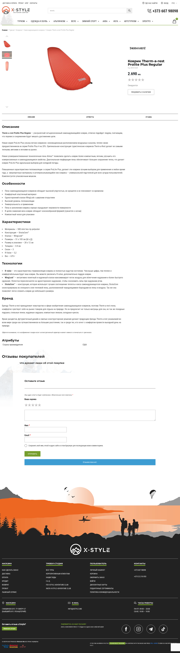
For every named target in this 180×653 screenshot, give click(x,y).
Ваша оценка (30, 399)
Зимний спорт (89, 21)
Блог (26, 3)
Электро (146, 21)
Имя (27, 425)
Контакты (33, 3)
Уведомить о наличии (141, 92)
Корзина (94, 574)
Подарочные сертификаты (101, 588)
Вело (73, 21)
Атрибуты (90, 117)
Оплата (5, 577)
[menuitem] (7, 44)
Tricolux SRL (21, 641)
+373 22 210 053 (140, 576)
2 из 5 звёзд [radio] (29, 405)
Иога (115, 21)
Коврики (19, 30)
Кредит (5, 581)
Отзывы (149, 117)
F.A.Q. (48, 581)
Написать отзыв (9, 629)
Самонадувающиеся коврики (34, 30)
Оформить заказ (97, 577)
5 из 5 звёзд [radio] (39, 405)
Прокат (21, 3)
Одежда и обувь (39, 21)
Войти (92, 581)
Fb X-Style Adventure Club (57, 585)
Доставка (6, 574)
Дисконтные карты (98, 585)
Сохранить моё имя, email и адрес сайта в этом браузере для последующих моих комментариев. (65, 446)
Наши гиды (51, 577)
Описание (31, 117)
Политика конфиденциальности (104, 592)
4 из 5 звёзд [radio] (36, 405)
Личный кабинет (97, 570)
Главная (4, 30)
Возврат (5, 585)
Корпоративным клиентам (58, 574)
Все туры (50, 570)
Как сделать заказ (10, 570)
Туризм (21, 21)
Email (28, 435)
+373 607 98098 (140, 570)
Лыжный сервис (9, 592)
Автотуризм (130, 21)
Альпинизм (59, 21)
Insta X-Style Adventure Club (58, 588)
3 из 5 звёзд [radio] (33, 405)
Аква (105, 21)
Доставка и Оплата (10, 3)
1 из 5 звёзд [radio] (26, 405)
